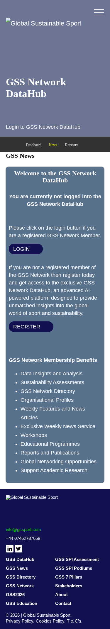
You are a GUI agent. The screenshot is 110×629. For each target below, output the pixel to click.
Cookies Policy (50, 620)
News (53, 145)
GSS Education (21, 603)
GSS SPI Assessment (77, 559)
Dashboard (33, 145)
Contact (63, 603)
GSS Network (20, 585)
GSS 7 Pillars (68, 576)
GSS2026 (15, 594)
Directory (71, 145)
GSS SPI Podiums (73, 568)
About (61, 594)
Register (26, 327)
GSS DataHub (20, 559)
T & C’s (74, 620)
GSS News (17, 568)
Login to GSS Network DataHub (43, 127)
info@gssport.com (23, 529)
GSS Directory (20, 576)
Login (21, 249)
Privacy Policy (19, 620)
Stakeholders (68, 585)
